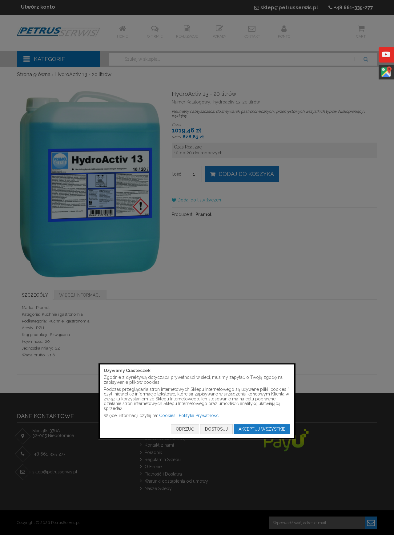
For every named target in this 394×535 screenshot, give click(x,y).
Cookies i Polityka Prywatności (189, 415)
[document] (197, 401)
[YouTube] (386, 58)
